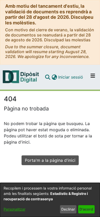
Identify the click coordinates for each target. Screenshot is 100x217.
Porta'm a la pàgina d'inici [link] (50, 160)
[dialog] (50, 200)
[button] (47, 77)
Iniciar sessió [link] (71, 77)
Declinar (68, 209)
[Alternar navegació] (93, 77)
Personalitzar (14, 209)
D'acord (86, 209)
